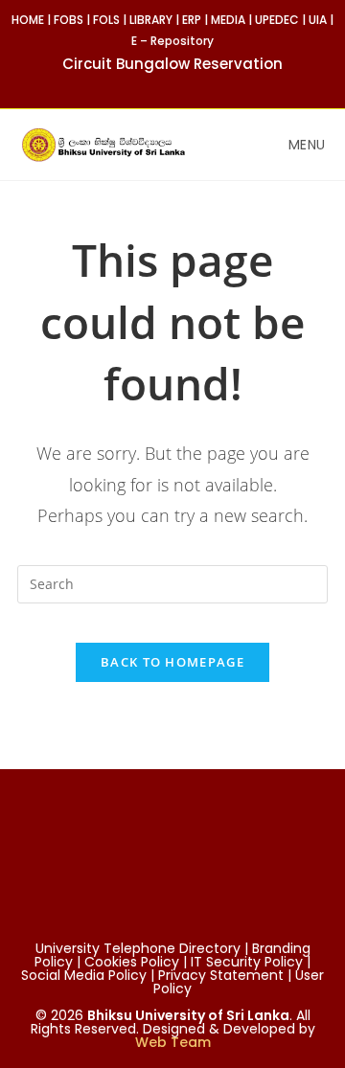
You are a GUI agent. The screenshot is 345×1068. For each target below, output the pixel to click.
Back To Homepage (172, 661)
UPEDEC (277, 19)
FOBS (68, 19)
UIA (318, 19)
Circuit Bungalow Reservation (172, 64)
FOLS (106, 19)
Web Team (173, 1042)
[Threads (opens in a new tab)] (186, 85)
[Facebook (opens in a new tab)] (164, 85)
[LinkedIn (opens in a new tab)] (205, 85)
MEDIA (228, 19)
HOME (28, 19)
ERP (191, 19)
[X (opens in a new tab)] (142, 85)
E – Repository (172, 41)
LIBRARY (150, 19)
